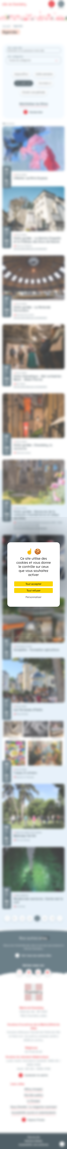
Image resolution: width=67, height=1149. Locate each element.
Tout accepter (33, 583)
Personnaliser (33, 597)
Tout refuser (34, 590)
